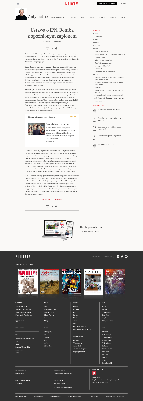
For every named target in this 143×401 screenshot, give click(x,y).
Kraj (16, 334)
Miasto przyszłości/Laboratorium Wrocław (109, 54)
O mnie (83, 17)
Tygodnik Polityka (21, 306)
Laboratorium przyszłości (103, 60)
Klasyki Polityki (107, 340)
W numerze (18, 302)
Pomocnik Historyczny (23, 309)
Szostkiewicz (106, 312)
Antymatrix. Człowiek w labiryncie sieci (108, 95)
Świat (46, 302)
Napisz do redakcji (21, 377)
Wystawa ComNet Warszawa (104, 72)
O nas (104, 360)
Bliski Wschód (49, 315)
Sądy (17, 353)
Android (97, 377)
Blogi (104, 302)
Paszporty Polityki (79, 326)
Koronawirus (19, 328)
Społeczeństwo (107, 337)
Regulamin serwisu (60, 370)
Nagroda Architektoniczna (82, 329)
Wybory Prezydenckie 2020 (24, 338)
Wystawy (76, 318)
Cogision (74, 396)
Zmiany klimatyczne (80, 349)
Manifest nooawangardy (103, 63)
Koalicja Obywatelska (22, 347)
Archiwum (105, 351)
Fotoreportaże (107, 349)
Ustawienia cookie (59, 383)
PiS (16, 341)
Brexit (46, 306)
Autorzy (105, 354)
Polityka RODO (58, 380)
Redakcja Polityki (20, 370)
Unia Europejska (50, 309)
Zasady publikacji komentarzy (63, 373)
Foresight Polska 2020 (102, 66)
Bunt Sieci (98, 87)
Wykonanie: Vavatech (93, 396)
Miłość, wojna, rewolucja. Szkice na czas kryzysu (108, 91)
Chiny (46, 321)
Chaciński (105, 315)
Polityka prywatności (61, 377)
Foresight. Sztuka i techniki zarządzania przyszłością (108, 83)
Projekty (113, 17)
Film (74, 312)
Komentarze (98, 37)
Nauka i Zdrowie (78, 336)
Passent (104, 306)
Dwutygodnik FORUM (21, 396)
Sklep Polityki (107, 363)
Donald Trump (49, 312)
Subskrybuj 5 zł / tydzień (107, 3)
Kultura (75, 302)
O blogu (73, 17)
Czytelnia (103, 17)
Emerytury (48, 331)
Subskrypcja (108, 256)
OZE (45, 340)
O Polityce (18, 383)
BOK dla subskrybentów (22, 380)
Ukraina (92, 17)
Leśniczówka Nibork (55, 396)
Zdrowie (76, 340)
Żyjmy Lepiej (19, 321)
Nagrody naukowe (79, 351)
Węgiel (46, 337)
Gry (74, 323)
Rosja (46, 318)
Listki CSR (47, 346)
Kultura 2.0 (98, 69)
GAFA (46, 343)
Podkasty (105, 346)
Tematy (104, 357)
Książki (123, 17)
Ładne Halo (78, 396)
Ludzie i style (106, 334)
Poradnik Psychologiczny (24, 312)
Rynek (46, 328)
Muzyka (76, 309)
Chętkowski (106, 318)
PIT (45, 334)
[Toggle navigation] (18, 3)
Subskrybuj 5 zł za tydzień (89, 235)
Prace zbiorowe (100, 101)
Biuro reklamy (19, 373)
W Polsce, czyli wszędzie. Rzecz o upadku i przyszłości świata (109, 79)
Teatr (75, 321)
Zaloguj (123, 3)
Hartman (105, 309)
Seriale (75, 315)
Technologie (77, 346)
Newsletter (96, 256)
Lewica (17, 344)
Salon (17, 318)
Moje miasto (106, 343)
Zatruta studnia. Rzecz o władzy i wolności (109, 98)
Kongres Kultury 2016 (102, 51)
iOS (93, 377)
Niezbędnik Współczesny (23, 315)
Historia (105, 331)
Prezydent (19, 350)
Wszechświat (77, 343)
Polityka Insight (38, 396)
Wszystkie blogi (107, 321)
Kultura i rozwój (100, 57)
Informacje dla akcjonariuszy (63, 387)
